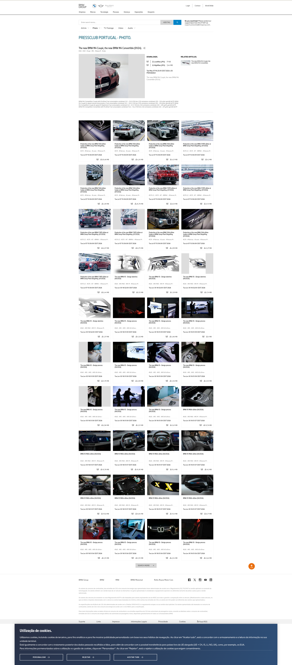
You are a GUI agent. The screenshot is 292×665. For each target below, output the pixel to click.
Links (98, 621)
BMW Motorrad (137, 580)
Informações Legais (139, 621)
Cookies (182, 621)
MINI (117, 580)
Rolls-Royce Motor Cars (163, 580)
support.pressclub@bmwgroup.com (197, 25)
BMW (102, 580)
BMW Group (83, 580)
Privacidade (163, 621)
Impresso (116, 621)
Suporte (82, 621)
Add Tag (166, 22)
